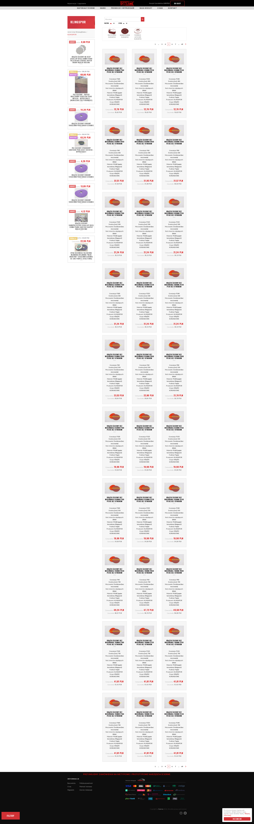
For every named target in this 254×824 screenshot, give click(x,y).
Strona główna (81, 32)
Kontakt (172, 8)
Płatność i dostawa (85, 786)
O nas (160, 8)
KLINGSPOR (71, 34)
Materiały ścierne (86, 8)
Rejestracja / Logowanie (76, 3)
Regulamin (70, 790)
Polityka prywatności (86, 783)
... (158, 44)
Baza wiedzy (146, 8)
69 (182, 44)
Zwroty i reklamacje (85, 790)
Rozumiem (237, 819)
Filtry (10, 815)
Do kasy (177, 3)
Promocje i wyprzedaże (122, 8)
